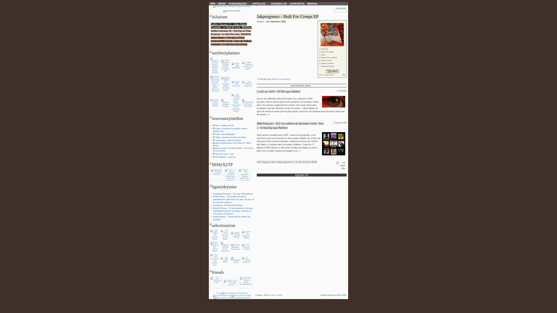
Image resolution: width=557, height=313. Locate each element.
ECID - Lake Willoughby (225, 134)
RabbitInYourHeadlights (281, 79)
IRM (212, 3)
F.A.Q (219, 293)
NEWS (222, 3)
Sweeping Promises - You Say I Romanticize (233, 194)
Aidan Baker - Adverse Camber (229, 140)
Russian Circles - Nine (225, 154)
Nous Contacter (244, 298)
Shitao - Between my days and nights (231, 137)
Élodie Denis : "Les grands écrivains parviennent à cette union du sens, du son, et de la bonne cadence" (233, 199)
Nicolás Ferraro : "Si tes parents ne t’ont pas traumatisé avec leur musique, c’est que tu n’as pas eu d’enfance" (233, 211)
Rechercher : (342, 8)
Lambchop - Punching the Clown (228, 205)
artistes (273, 295)
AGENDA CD (279, 3)
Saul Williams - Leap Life (226, 157)
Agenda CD (301, 174)
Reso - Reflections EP (225, 126)
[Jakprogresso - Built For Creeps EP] (302, 32)
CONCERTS (297, 3)
